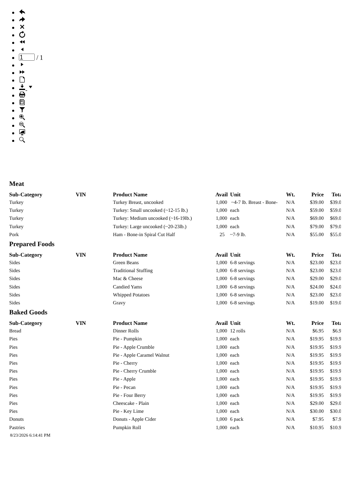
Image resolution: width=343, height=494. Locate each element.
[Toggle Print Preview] (22, 80)
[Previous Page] (22, 50)
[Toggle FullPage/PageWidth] (22, 132)
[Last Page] (22, 72)
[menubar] (171, 76)
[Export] (26, 87)
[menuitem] (180, 12)
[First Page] (22, 42)
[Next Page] (22, 65)
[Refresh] (22, 35)
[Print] (22, 95)
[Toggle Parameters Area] (22, 110)
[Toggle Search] (22, 140)
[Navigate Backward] (22, 12)
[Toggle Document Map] (22, 102)
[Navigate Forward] (22, 19)
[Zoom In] (22, 117)
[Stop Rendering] (22, 27)
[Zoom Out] (22, 125)
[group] (171, 321)
